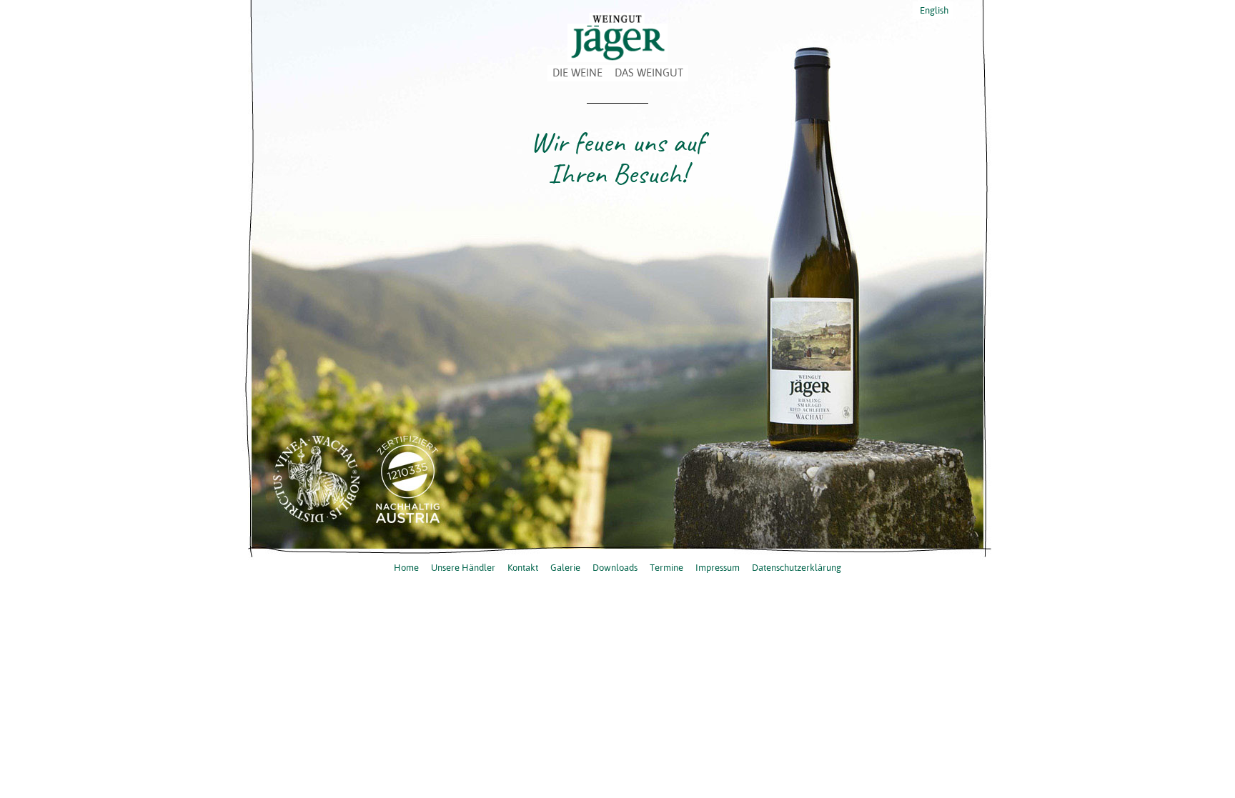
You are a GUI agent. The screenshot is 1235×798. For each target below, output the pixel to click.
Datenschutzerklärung (796, 567)
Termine (666, 567)
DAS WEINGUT (649, 72)
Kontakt (522, 567)
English (933, 10)
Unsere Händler (463, 567)
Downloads (615, 567)
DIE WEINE (577, 72)
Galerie (565, 567)
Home (406, 567)
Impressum (717, 567)
